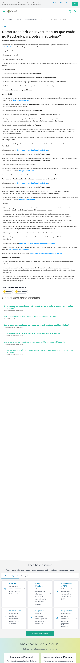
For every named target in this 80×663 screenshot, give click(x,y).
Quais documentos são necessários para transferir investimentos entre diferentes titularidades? (39, 351)
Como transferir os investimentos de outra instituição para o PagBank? (34, 342)
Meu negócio (24, 576)
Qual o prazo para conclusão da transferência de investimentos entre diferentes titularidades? (38, 307)
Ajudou (9, 291)
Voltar (5, 27)
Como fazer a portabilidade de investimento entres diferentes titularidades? (36, 325)
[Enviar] (47, 19)
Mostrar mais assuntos (41, 633)
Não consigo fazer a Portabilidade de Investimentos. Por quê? (31, 316)
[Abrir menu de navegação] (3, 11)
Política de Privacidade (60, 3)
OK (75, 4)
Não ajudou (22, 291)
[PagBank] (12, 11)
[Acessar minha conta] (70, 11)
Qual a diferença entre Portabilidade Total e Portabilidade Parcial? (32, 333)
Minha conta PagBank (10, 576)
